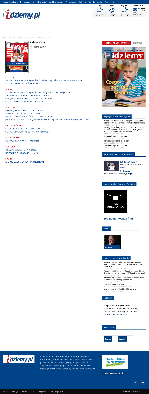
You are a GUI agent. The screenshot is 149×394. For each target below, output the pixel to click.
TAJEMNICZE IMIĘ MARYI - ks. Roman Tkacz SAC (28, 95)
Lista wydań (42, 2)
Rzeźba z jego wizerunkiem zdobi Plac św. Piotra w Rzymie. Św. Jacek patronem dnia (124, 279)
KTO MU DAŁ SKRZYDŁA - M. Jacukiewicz (24, 161)
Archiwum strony (56, 2)
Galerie (92, 2)
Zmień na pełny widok (113, 373)
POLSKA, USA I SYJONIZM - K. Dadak (22, 113)
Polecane (126, 391)
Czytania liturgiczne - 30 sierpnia (117, 136)
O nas (5, 391)
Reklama (82, 2)
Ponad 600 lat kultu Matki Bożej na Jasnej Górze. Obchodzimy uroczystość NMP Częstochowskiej (124, 122)
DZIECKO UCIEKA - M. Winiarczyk (21, 149)
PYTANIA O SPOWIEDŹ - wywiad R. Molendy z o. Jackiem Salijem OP (37, 92)
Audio (99, 2)
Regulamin (43, 391)
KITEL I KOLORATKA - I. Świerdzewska (23, 83)
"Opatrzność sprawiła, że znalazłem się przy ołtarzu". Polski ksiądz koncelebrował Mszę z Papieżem (123, 264)
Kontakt (24, 391)
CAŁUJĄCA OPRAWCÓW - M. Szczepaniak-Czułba (28, 98)
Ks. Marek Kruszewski (108, 246)
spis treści (138, 43)
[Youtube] (143, 382)
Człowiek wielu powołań (114, 284)
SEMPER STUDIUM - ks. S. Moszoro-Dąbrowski (27, 131)
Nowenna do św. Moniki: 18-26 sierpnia (120, 289)
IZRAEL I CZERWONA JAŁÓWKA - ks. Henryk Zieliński (30, 116)
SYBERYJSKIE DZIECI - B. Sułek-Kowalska (24, 128)
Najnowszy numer (27, 2)
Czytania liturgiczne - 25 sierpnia (117, 145)
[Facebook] (135, 382)
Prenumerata (71, 2)
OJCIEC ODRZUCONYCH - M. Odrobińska (24, 101)
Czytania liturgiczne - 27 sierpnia (117, 141)
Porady (107, 2)
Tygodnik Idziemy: (10, 2)
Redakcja (14, 391)
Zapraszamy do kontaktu (115, 314)
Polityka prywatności (59, 391)
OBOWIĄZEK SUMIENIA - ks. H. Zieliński (24, 110)
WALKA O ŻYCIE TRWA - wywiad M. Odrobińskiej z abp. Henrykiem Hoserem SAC (44, 80)
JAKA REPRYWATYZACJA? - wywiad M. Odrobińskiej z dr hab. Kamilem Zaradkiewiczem (47, 119)
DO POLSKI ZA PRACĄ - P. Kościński (22, 140)
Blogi (115, 2)
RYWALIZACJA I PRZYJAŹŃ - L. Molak (22, 152)
